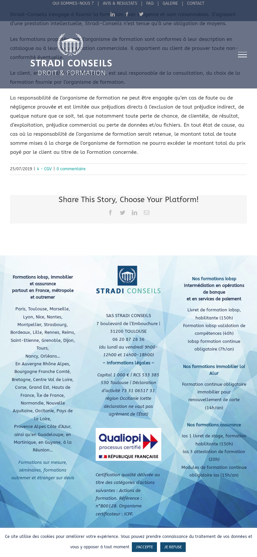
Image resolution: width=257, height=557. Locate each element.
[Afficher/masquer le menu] (243, 54)
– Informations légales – (128, 362)
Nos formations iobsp (214, 278)
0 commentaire (71, 169)
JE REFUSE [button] (173, 547)
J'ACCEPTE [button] (144, 547)
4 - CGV (44, 169)
